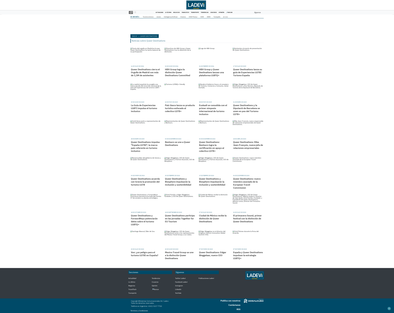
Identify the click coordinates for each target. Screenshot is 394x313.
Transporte (195, 12)
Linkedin (178, 289)
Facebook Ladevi (181, 282)
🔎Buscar (229, 12)
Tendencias (204, 12)
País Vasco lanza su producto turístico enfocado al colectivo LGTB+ (180, 108)
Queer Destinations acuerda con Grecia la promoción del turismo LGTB (145, 181)
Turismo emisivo (148, 17)
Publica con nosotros (230, 300)
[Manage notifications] (389, 308)
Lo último (168, 12)
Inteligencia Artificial (170, 17)
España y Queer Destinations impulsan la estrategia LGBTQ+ (248, 255)
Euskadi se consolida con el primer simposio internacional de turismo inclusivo (213, 110)
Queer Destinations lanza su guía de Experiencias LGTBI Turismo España (247, 72)
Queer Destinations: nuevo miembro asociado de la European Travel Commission (247, 183)
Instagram (179, 286)
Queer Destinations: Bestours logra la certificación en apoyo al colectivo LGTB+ (211, 146)
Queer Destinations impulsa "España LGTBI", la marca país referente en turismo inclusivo (145, 146)
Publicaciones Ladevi (206, 278)
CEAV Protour (193, 17)
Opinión (221, 12)
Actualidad (159, 12)
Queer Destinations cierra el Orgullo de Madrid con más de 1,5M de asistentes (145, 72)
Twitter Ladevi (180, 278)
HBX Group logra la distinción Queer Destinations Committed (177, 72)
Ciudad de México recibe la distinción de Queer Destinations (213, 218)
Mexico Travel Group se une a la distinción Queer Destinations (179, 255)
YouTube (178, 293)
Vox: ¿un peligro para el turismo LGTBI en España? (144, 254)
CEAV (202, 17)
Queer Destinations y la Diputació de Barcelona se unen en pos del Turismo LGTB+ (246, 110)
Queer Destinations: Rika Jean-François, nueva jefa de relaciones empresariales (248, 145)
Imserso (183, 17)
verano (158, 17)
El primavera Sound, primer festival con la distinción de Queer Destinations (247, 218)
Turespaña (217, 17)
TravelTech (185, 12)
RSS (238, 309)
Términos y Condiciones (139, 311)
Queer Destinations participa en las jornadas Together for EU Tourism (180, 218)
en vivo (225, 17)
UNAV (209, 17)
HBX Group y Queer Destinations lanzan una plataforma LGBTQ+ (211, 72)
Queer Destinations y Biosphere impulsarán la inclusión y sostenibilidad (178, 181)
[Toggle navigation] (134, 12)
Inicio (134, 36)
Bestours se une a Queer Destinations (177, 143)
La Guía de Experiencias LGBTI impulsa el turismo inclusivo (144, 108)
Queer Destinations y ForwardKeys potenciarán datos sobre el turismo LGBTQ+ (144, 220)
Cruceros (213, 12)
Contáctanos (234, 305)
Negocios (176, 12)
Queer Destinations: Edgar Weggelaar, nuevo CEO (212, 254)
